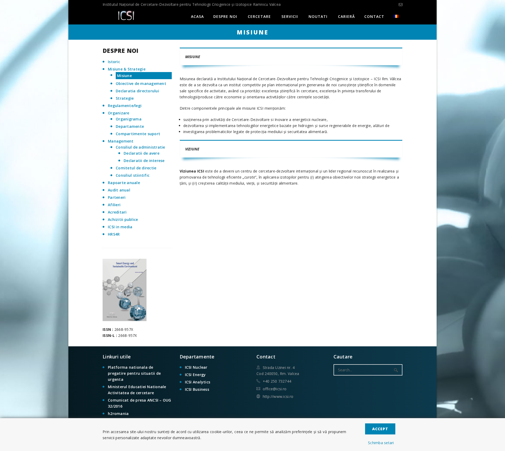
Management (121, 141)
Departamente (130, 126)
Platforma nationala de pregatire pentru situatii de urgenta (134, 373)
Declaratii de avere (141, 153)
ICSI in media (120, 226)
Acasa (197, 16)
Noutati (318, 16)
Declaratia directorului (137, 90)
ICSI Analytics (197, 381)
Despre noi (225, 16)
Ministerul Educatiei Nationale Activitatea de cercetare (137, 389)
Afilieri (114, 204)
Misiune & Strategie (126, 69)
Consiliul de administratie (140, 147)
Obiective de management (141, 83)
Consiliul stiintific (132, 175)
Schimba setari (381, 442)
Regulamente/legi (125, 105)
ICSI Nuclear (196, 367)
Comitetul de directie (136, 167)
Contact (374, 16)
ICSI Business (197, 389)
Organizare (118, 112)
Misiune (124, 75)
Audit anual (119, 190)
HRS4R (114, 234)
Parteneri (116, 197)
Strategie (125, 98)
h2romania (118, 413)
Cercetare (259, 16)
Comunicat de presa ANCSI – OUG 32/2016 (139, 403)
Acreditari (117, 212)
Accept (380, 428)
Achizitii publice (123, 219)
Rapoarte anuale (124, 182)
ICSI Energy (195, 374)
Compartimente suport (138, 133)
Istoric (114, 61)
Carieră (346, 16)
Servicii (289, 16)
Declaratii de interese (144, 160)
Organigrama (129, 118)
